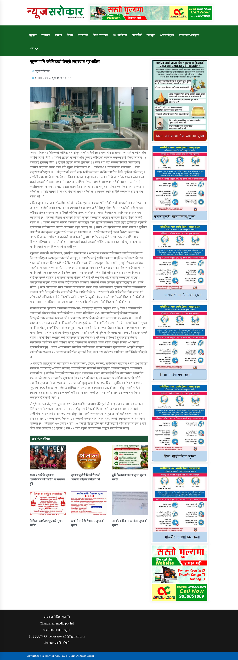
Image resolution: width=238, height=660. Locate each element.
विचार (70, 35)
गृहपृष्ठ (33, 35)
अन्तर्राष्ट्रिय (167, 35)
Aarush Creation (86, 656)
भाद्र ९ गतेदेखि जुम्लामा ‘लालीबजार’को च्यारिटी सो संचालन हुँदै (47, 479)
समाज (58, 35)
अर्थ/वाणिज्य (120, 35)
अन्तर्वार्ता (137, 35)
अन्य (31, 48)
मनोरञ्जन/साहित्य (189, 35)
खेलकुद (151, 35)
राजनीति (83, 35)
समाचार (45, 35)
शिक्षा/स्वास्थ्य (100, 35)
